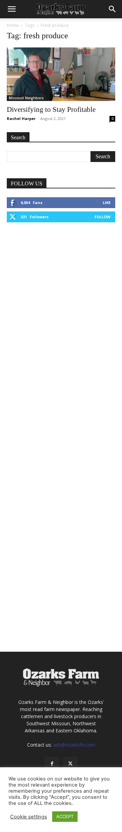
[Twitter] (70, 764)
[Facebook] (52, 764)
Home (13, 25)
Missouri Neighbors (26, 98)
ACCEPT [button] (65, 816)
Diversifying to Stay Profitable (51, 109)
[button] (11, 9)
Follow (102, 216)
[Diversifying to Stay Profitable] (61, 74)
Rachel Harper (21, 118)
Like (106, 202)
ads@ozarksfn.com (74, 745)
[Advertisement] (61, 299)
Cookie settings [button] (28, 817)
